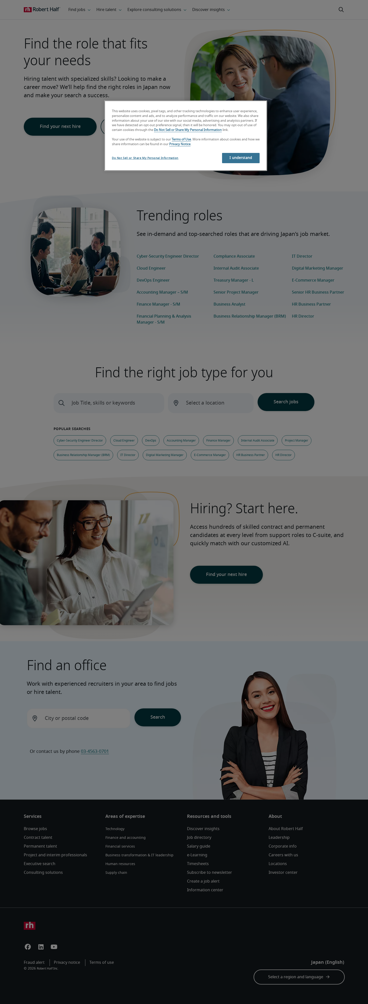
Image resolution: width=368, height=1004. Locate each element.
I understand (241, 158)
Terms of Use (181, 139)
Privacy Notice (180, 144)
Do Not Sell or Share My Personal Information (188, 130)
